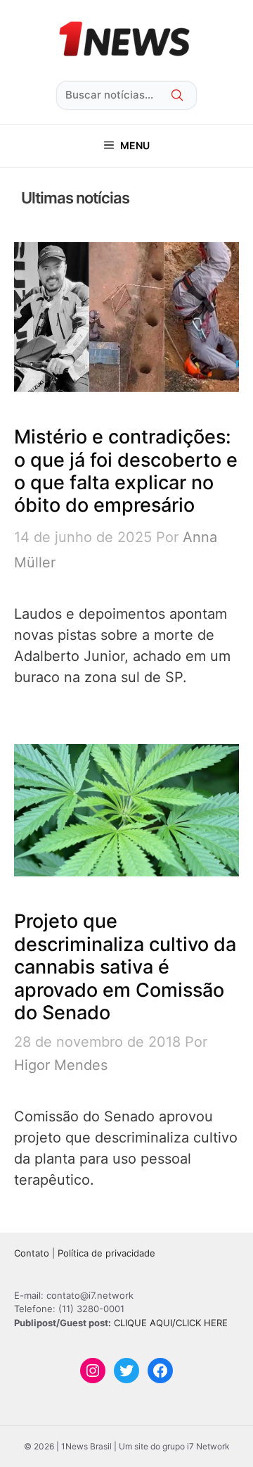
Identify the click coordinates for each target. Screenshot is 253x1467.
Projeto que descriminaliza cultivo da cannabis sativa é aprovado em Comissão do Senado (125, 966)
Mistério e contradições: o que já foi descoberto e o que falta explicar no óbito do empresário (126, 471)
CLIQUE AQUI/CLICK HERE (171, 1322)
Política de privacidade (106, 1253)
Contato (31, 1253)
